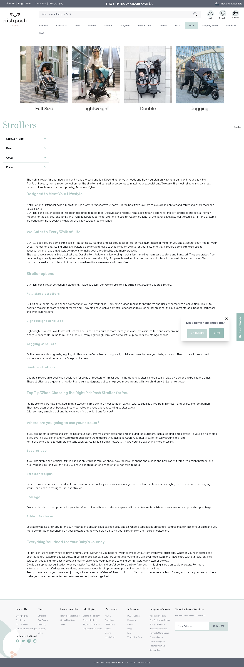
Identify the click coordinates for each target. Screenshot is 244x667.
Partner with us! (158, 646)
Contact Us (40, 3)
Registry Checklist (91, 624)
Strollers (43, 25)
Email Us (20, 620)
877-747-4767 (56, 3)
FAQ (129, 633)
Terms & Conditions (159, 633)
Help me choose (240, 327)
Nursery (108, 25)
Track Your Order (135, 637)
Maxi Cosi (109, 637)
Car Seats (61, 25)
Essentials (231, 25)
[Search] (197, 14)
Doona (108, 633)
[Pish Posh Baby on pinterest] (34, 641)
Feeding (92, 25)
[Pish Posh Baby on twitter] (23, 642)
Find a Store (22, 624)
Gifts (178, 25)
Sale (62, 624)
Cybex (108, 628)
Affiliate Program (158, 641)
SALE (191, 25)
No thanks (197, 333)
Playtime (125, 25)
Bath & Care (144, 25)
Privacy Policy (156, 637)
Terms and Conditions (125, 662)
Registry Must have (92, 628)
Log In (210, 18)
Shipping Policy (157, 624)
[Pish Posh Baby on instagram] (29, 641)
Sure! (216, 333)
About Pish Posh (158, 616)
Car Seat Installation (160, 620)
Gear (77, 25)
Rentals (163, 25)
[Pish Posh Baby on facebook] (17, 641)
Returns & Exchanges (26, 628)
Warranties (155, 650)
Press (130, 624)
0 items (235, 18)
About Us (10, 3)
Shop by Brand (210, 25)
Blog (20, 3)
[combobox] (120, 14)
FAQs (41, 33)
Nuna (108, 616)
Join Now (219, 626)
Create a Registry (91, 616)
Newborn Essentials (231, 3)
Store (28, 3)
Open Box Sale (67, 620)
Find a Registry (90, 620)
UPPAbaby (110, 624)
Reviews (131, 620)
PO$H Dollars (133, 616)
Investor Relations (158, 628)
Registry (222, 18)
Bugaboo (109, 620)
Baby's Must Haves (69, 616)
